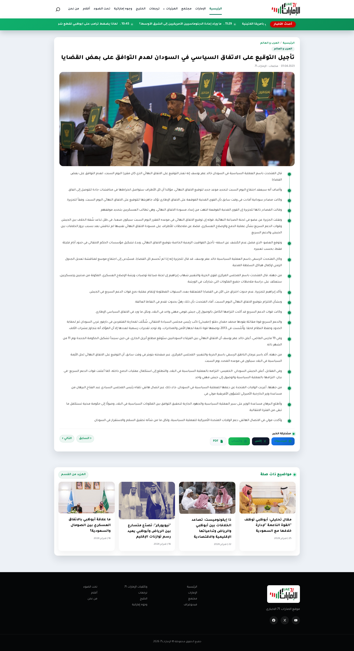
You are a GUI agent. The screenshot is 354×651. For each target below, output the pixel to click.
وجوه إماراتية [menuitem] (123, 9)
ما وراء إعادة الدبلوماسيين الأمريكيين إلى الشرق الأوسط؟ (214, 24)
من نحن (92, 598)
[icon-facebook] (274, 620)
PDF (215, 441)
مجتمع (192, 598)
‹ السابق (85, 438)
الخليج (143, 598)
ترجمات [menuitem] (154, 9)
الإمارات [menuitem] (200, 9)
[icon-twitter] (285, 620)
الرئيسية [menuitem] (215, 9)
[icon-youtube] (296, 620)
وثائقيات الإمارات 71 (135, 587)
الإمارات (192, 592)
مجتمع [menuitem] (186, 9)
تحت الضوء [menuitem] (102, 9)
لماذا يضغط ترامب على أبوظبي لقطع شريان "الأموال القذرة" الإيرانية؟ (102, 24)
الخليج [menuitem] (140, 9)
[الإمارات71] (286, 9)
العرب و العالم (269, 43)
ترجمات (142, 592)
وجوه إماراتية (139, 604)
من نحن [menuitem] (73, 9)
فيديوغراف (190, 604)
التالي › (67, 438)
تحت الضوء (90, 587)
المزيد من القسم (73, 474)
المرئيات (170, 9)
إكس (258, 441)
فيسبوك (280, 441)
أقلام (94, 592)
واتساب (236, 441)
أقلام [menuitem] (86, 9)
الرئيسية (289, 43)
